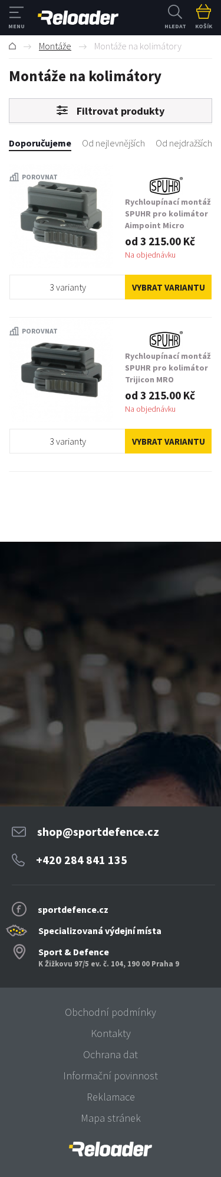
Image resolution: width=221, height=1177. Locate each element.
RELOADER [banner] (78, 17)
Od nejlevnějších (113, 143)
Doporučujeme (40, 143)
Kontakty (111, 1033)
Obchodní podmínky (110, 1012)
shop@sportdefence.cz (98, 831)
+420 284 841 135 (81, 859)
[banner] (110, 1149)
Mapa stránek (111, 1118)
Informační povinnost (110, 1075)
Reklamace (111, 1096)
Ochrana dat (110, 1054)
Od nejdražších (184, 143)
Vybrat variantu (168, 287)
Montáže (55, 46)
